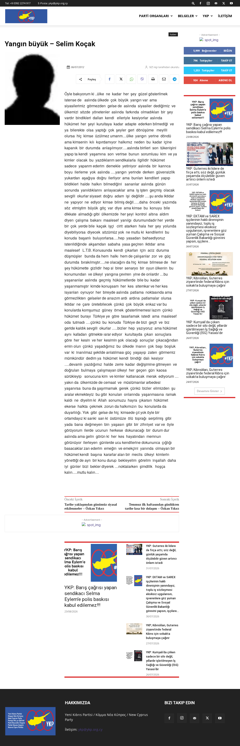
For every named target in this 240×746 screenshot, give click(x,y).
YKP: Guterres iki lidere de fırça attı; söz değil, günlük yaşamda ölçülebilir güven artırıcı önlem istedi (161, 554)
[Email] (163, 79)
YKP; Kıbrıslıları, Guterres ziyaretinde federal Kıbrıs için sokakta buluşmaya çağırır (207, 281)
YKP (206, 16)
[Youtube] (231, 3)
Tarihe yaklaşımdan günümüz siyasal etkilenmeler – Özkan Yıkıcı (90, 506)
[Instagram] (208, 3)
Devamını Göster (208, 391)
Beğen (228, 50)
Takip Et (226, 60)
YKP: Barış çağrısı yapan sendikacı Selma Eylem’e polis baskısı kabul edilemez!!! (90, 596)
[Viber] (142, 79)
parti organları (154, 16)
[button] (193, 3)
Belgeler (186, 16)
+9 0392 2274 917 (20, 3)
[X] (223, 3)
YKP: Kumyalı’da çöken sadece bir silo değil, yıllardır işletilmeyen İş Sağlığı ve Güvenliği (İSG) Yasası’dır (162, 661)
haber (173, 34)
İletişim (225, 16)
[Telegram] (174, 79)
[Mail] (215, 3)
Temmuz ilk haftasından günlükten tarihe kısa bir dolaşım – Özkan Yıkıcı (152, 506)
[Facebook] (200, 3)
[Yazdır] (153, 79)
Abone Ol (225, 80)
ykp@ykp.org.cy (58, 3)
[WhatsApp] (131, 79)
